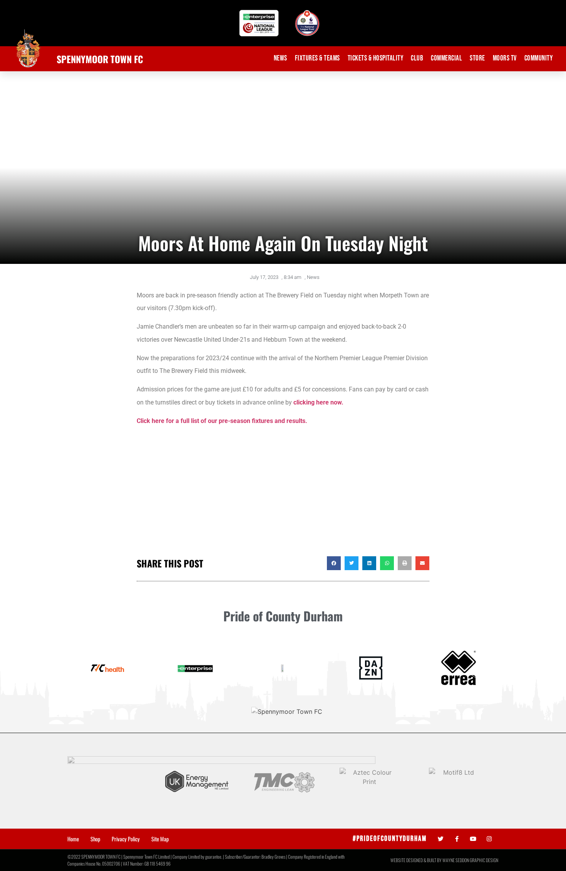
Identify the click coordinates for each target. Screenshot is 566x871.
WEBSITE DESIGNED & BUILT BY (416, 860)
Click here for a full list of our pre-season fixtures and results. (222, 421)
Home (73, 839)
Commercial (446, 58)
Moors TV (505, 58)
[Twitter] (440, 838)
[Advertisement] (283, 495)
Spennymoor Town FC (100, 59)
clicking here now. (318, 402)
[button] (334, 563)
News (280, 58)
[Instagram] (489, 838)
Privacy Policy (126, 839)
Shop (95, 839)
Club (417, 58)
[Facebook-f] (456, 838)
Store (477, 58)
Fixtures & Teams (317, 58)
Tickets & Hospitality (376, 58)
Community (538, 58)
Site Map (160, 839)
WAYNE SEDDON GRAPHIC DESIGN (470, 860)
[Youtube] (473, 838)
